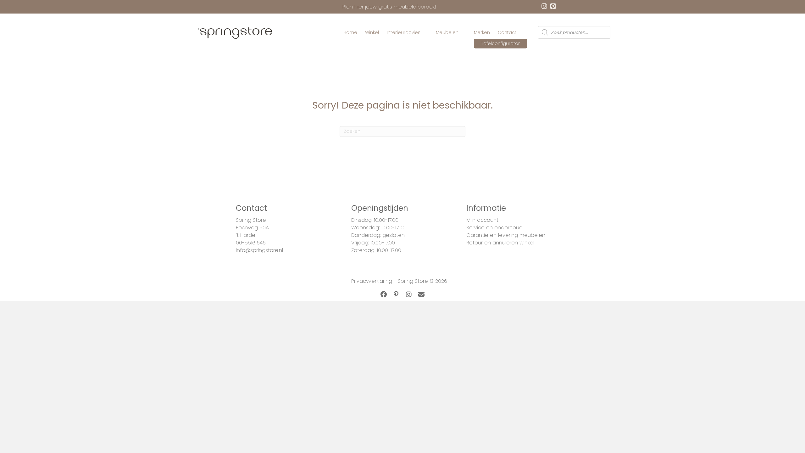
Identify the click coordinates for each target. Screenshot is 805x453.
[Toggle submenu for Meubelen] (463, 32)
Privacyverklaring (371, 281)
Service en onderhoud (494, 227)
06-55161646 (251, 242)
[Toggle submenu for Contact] (521, 32)
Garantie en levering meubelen (505, 235)
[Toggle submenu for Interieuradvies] (425, 32)
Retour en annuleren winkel (500, 242)
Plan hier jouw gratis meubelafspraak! (389, 6)
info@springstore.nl (259, 250)
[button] (383, 294)
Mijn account (482, 220)
